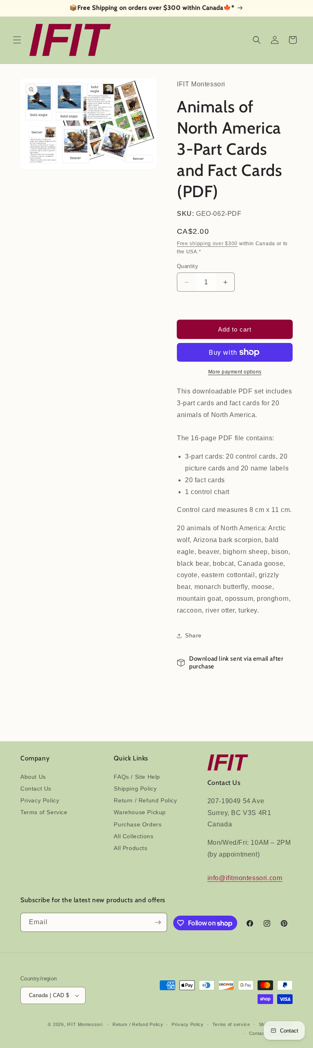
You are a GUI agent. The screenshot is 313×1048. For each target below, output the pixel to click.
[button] (17, 40)
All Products (130, 848)
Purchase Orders (137, 824)
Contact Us (35, 788)
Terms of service (231, 1024)
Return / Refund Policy (145, 800)
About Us (33, 776)
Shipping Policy (135, 788)
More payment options (235, 372)
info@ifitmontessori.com (244, 877)
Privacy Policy (39, 800)
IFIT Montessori (85, 1024)
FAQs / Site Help (137, 776)
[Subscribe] (158, 922)
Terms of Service (44, 812)
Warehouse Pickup (140, 812)
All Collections (133, 836)
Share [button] (193, 635)
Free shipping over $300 (207, 243)
